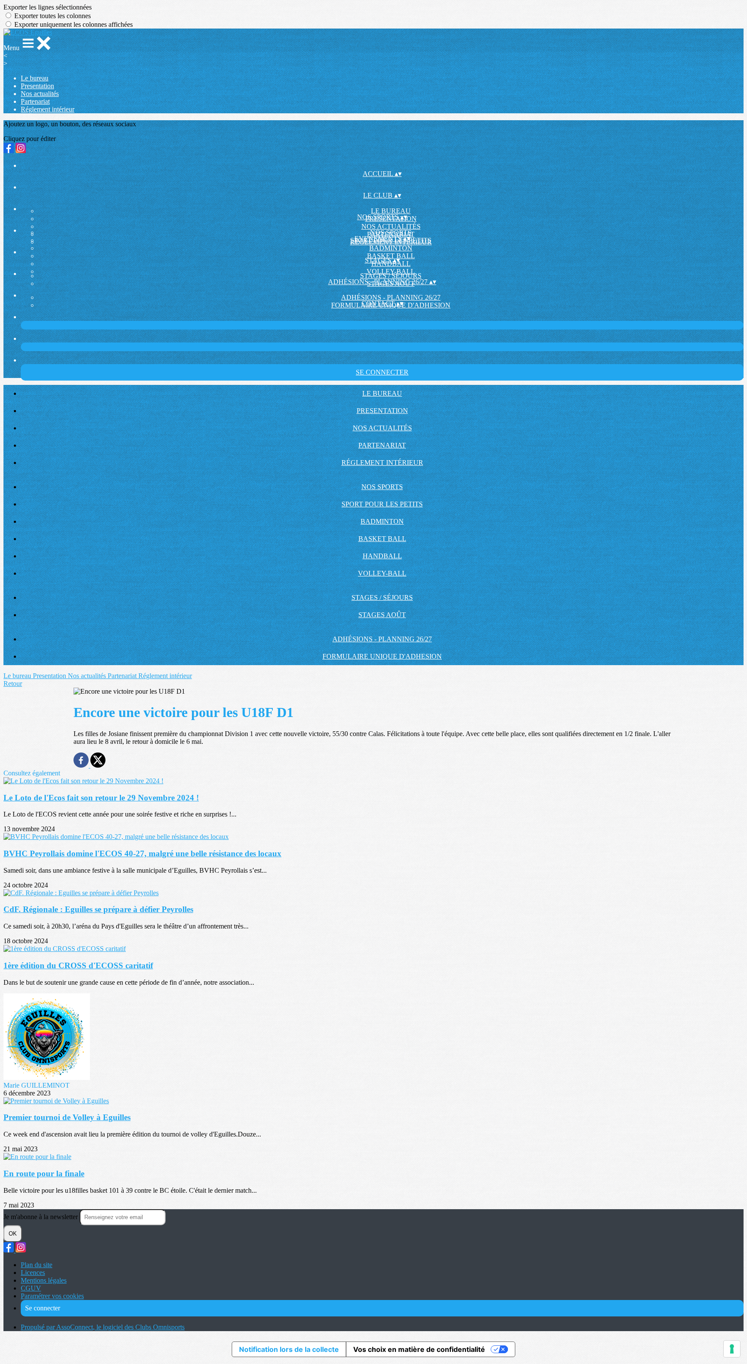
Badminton (390, 248)
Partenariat (35, 101)
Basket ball (382, 538)
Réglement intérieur (47, 109)
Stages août (382, 614)
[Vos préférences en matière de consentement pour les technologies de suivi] (732, 1349)
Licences (33, 1272)
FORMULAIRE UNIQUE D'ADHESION (382, 656)
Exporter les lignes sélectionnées (47, 7)
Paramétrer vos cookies (52, 1296)
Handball (382, 556)
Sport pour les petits (382, 504)
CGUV (31, 1288)
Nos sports (391, 232)
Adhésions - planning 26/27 (391, 297)
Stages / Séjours (390, 275)
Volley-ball (391, 271)
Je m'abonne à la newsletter (41, 1216)
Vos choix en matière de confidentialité (419, 1349)
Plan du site (36, 1264)
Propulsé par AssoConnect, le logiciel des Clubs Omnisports (103, 1327)
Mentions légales (44, 1280)
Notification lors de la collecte (289, 1349)
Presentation (37, 86)
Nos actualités (40, 93)
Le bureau (34, 78)
